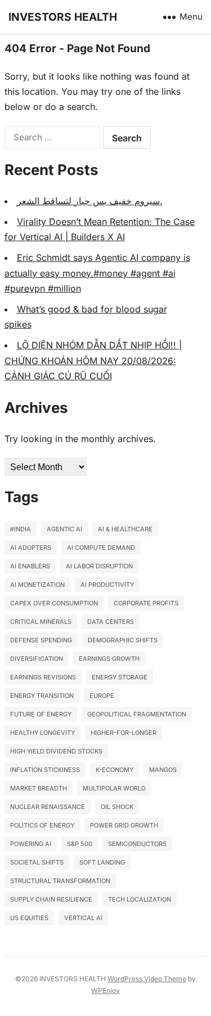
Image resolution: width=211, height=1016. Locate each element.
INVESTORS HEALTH (62, 17)
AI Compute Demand (101, 547)
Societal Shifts (37, 862)
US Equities (29, 918)
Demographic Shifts (123, 640)
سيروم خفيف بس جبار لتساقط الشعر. (90, 200)
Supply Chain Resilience (51, 899)
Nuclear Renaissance (47, 807)
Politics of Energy (42, 825)
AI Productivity (107, 585)
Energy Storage (119, 677)
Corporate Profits (146, 603)
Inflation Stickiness (45, 770)
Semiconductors (137, 844)
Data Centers (110, 622)
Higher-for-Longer (123, 733)
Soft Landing (102, 862)
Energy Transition (42, 696)
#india (20, 529)
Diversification (36, 659)
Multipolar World (114, 788)
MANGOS (163, 770)
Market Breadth (38, 788)
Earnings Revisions (43, 677)
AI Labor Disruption (99, 566)
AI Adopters (30, 547)
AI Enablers (30, 566)
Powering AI (30, 844)
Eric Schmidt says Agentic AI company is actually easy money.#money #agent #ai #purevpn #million (97, 272)
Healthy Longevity (42, 733)
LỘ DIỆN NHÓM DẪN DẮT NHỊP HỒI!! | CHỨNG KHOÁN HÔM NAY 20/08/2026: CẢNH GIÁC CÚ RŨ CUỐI (93, 360)
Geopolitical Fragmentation (136, 714)
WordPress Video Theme (146, 978)
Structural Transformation (60, 881)
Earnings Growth (109, 659)
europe (101, 696)
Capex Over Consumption (54, 603)
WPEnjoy (105, 990)
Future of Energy (40, 714)
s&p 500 (79, 844)
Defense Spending (41, 640)
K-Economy (114, 770)
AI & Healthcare (125, 529)
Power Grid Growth (124, 825)
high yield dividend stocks (56, 751)
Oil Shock (117, 807)
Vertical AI (83, 918)
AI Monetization (37, 585)
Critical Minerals (40, 622)
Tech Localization (139, 899)
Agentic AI (64, 529)
